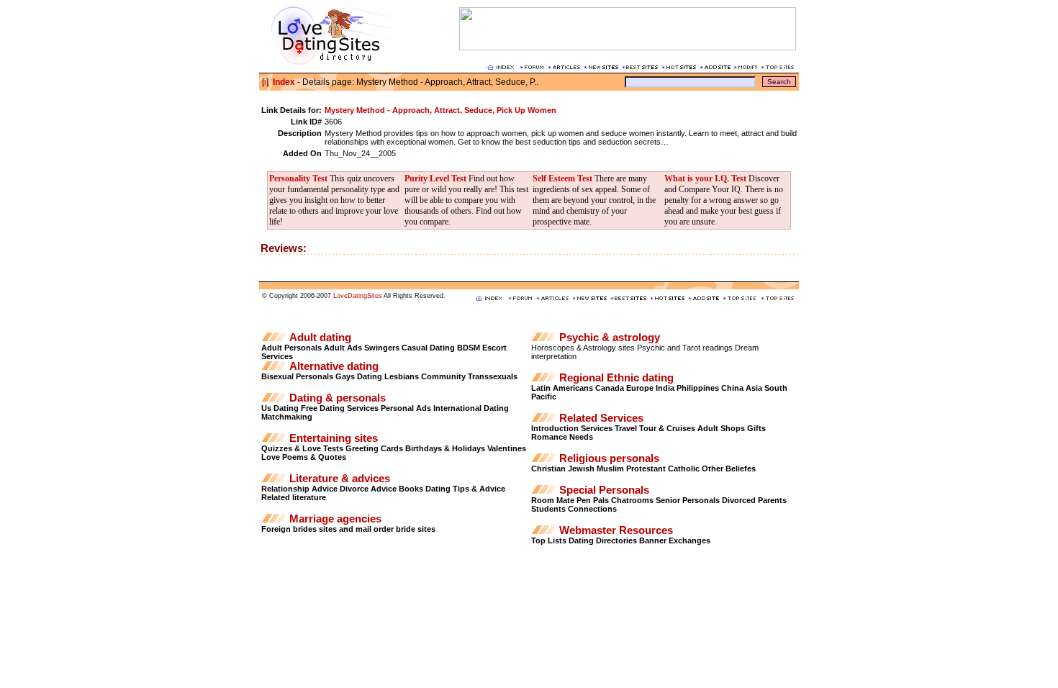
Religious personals (609, 458)
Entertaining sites (333, 438)
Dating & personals (337, 398)
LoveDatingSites (357, 295)
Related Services (601, 418)
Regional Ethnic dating (616, 378)
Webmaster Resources (616, 530)
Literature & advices (339, 478)
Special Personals (604, 490)
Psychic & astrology (609, 337)
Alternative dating (334, 366)
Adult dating (320, 337)
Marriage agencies (335, 519)
